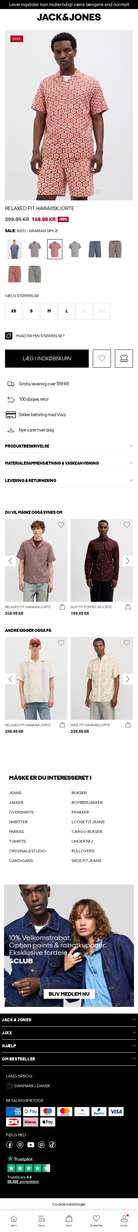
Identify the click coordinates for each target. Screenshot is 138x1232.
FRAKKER (80, 812)
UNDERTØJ (82, 841)
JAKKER (16, 802)
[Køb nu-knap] (62, 607)
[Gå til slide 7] (98, 192)
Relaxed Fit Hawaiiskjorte (39, 208)
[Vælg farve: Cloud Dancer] (74, 249)
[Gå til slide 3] (59, 192)
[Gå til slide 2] (50, 192)
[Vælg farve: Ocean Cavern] (14, 249)
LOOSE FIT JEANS (88, 822)
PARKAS (16, 831)
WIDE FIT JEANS (86, 860)
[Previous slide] (10, 561)
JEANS (15, 792)
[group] (36, 567)
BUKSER (79, 792)
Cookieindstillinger (69, 1204)
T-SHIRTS (17, 841)
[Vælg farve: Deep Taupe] (34, 249)
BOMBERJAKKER (87, 802)
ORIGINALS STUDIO (27, 851)
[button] (13, 311)
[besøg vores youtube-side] (30, 1146)
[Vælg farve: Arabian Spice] (54, 249)
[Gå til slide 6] (88, 192)
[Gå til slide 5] (79, 192)
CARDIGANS (21, 860)
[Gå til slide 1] (40, 192)
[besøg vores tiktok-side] (52, 1146)
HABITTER (18, 822)
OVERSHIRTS (21, 812)
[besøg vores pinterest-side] (41, 1146)
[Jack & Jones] (69, 19)
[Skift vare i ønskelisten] (102, 359)
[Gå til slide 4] (69, 192)
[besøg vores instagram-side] (20, 1146)
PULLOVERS (83, 851)
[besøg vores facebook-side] (9, 1146)
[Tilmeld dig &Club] (69, 945)
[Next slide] (127, 561)
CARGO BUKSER (87, 831)
